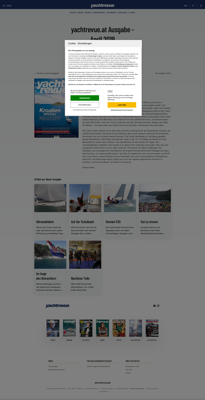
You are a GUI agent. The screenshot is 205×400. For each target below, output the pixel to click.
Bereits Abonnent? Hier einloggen (122, 110)
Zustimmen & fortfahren (84, 98)
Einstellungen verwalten (84, 105)
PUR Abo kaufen (122, 105)
